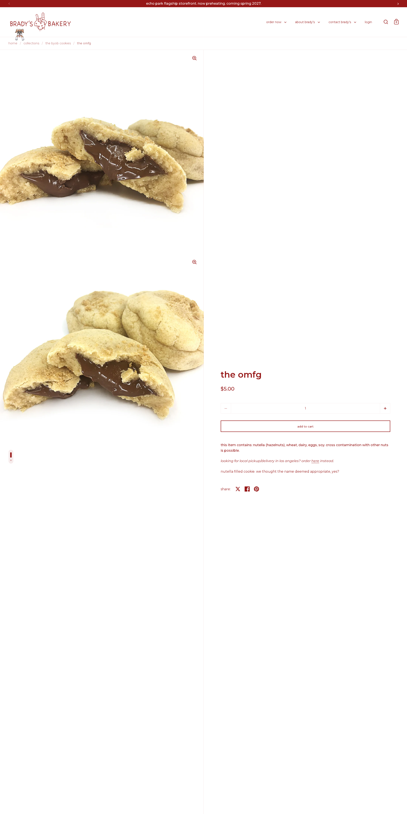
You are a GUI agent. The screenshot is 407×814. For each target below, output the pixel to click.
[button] (385, 408)
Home (12, 43)
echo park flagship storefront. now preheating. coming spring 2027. (203, 4)
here (315, 461)
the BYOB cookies (58, 43)
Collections (31, 43)
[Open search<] (386, 22)
